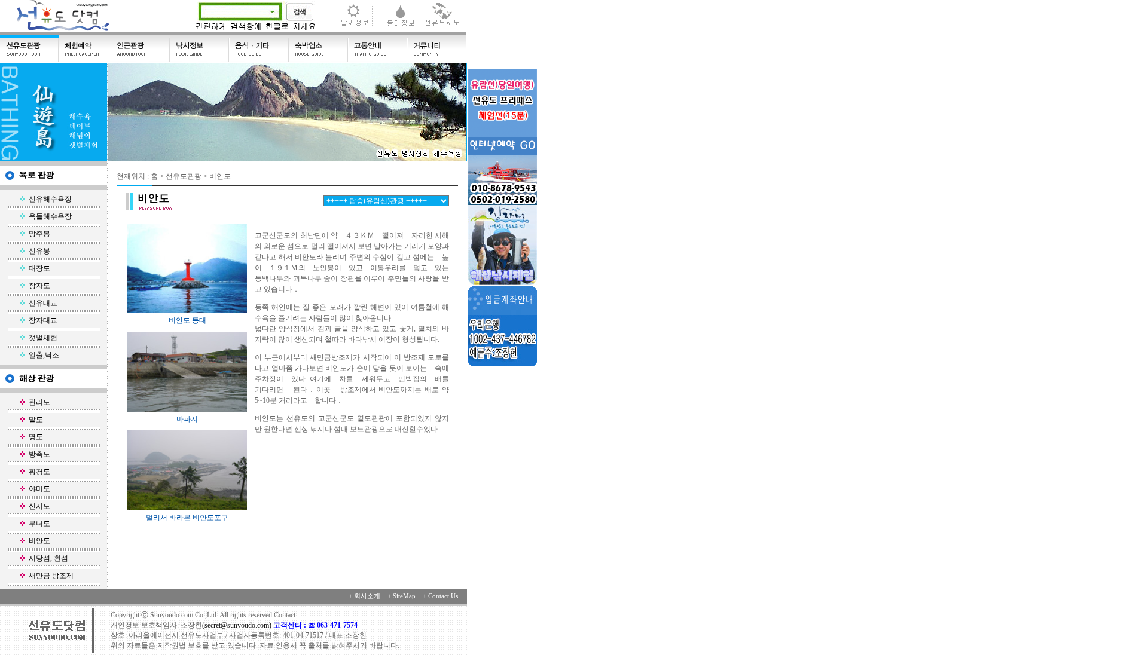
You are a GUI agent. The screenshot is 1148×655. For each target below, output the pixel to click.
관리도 (37, 402)
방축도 (37, 454)
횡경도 (37, 471)
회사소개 (367, 596)
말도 (34, 419)
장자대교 (41, 320)
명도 (34, 437)
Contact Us (443, 596)
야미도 (37, 489)
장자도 (37, 285)
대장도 (37, 268)
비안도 (37, 541)
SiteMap (404, 596)
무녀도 (37, 523)
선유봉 (37, 251)
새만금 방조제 (49, 575)
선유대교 (41, 303)
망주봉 (37, 233)
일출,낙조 (42, 355)
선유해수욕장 (48, 199)
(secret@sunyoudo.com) (237, 625)
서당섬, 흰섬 (46, 558)
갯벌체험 (41, 337)
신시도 (37, 506)
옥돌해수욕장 (48, 216)
